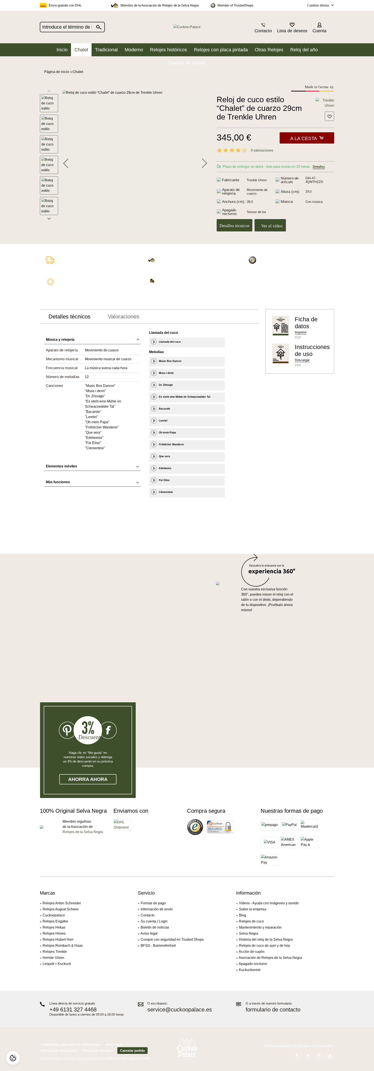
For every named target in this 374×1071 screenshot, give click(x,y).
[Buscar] (99, 27)
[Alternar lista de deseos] (329, 116)
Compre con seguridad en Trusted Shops (172, 939)
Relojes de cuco (251, 921)
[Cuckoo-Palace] (187, 27)
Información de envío (157, 909)
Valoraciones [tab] (123, 316)
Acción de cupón (251, 951)
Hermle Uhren (53, 958)
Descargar (302, 360)
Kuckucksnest (249, 970)
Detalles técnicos (234, 225)
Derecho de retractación (59, 1050)
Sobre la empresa (252, 909)
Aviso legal (149, 933)
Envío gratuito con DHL (65, 5)
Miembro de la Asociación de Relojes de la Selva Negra (160, 5)
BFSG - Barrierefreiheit (158, 945)
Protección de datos (98, 1050)
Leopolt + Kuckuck (57, 964)
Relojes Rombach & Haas (63, 945)
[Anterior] (66, 163)
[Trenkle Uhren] (325, 103)
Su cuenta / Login (154, 921)
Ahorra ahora (88, 779)
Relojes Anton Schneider (62, 903)
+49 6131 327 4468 (73, 1010)
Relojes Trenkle (55, 951)
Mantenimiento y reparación (260, 927)
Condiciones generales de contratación (70, 1044)
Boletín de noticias (155, 927)
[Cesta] (331, 27)
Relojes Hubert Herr (58, 939)
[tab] (69, 316)
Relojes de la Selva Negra (83, 832)
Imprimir (300, 332)
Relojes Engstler (55, 921)
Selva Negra (248, 933)
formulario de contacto (273, 1010)
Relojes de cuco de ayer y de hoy (264, 945)
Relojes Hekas (54, 927)
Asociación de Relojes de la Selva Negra (270, 958)
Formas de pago (153, 903)
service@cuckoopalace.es (179, 1010)
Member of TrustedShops (235, 5)
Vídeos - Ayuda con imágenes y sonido (269, 903)
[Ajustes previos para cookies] (12, 1058)
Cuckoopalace (54, 915)
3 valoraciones (262, 150)
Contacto (148, 915)
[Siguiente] (204, 163)
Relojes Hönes (54, 933)
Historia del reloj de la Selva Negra (266, 939)
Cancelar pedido (132, 1050)
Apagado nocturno (253, 964)
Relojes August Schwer (61, 909)
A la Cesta (303, 138)
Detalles (319, 166)
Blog (242, 915)
